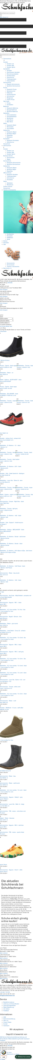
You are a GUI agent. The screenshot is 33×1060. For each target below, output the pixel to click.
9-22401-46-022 (7, 388)
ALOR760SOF (7, 381)
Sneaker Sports (11, 67)
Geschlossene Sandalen (13, 72)
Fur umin (10, 792)
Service (5, 1037)
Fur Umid (10, 639)
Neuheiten (6, 242)
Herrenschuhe (7, 145)
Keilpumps (9, 93)
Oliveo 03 (7, 482)
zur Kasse (16, 1054)
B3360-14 (5, 778)
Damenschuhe (7, 58)
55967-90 (5, 702)
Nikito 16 (7, 806)
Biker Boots (10, 122)
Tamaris (19, 367)
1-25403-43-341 (24, 489)
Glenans (5, 618)
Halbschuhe (6, 130)
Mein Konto (3, 17)
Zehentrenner (10, 77)
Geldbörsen (10, 237)
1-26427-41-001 (26, 496)
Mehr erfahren (4, 953)
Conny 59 (8, 771)
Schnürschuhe (7, 82)
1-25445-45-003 (7, 489)
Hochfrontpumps (11, 94)
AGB (4, 1017)
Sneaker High (10, 65)
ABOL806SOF (7, 531)
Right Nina (6, 503)
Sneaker (5, 62)
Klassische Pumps (11, 89)
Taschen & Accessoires (9, 190)
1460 (6, 517)
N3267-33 (5, 433)
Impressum (6, 1025)
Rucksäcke (10, 236)
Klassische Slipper (11, 132)
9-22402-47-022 (7, 367)
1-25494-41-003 (7, 454)
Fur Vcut (10, 611)
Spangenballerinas (12, 110)
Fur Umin (10, 660)
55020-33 (5, 374)
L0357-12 (5, 820)
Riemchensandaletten (12, 74)
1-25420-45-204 (7, 510)
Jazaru (3, 813)
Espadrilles (10, 135)
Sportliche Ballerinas (12, 111)
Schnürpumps (10, 96)
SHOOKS (9, 283)
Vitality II (6, 799)
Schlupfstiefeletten (12, 116)
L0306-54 (5, 625)
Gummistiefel (10, 128)
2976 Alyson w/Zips (10, 552)
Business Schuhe (8, 156)
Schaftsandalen (11, 75)
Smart (5, 864)
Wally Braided (8, 597)
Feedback (6, 1010)
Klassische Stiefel (11, 125)
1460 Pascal (8, 568)
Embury (7, 360)
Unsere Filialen (7, 1022)
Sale (4, 244)
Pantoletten (6, 139)
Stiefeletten (6, 113)
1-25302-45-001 (24, 454)
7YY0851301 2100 (11, 395)
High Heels (6, 101)
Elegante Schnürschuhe (13, 84)
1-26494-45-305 (7, 402)
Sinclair (7, 538)
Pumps (5, 87)
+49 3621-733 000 (5, 992)
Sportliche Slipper (11, 133)
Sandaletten (6, 69)
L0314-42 (5, 575)
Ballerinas (6, 106)
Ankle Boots (10, 120)
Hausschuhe (6, 144)
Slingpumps (10, 98)
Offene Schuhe (7, 173)
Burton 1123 (8, 681)
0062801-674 (9, 440)
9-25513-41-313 (7, 496)
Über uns (5, 1020)
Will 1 (5, 604)
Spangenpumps (11, 91)
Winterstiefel (10, 127)
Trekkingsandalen (11, 79)
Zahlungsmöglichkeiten (9, 1005)
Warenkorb (10, 1054)
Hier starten (9, 1052)
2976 (6, 468)
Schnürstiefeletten (11, 115)
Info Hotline (6, 1009)
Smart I (6, 871)
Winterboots (10, 118)
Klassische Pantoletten (13, 140)
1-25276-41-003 (7, 461)
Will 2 (5, 646)
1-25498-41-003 (25, 367)
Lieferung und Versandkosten (11, 1004)
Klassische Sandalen (12, 174)
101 (6, 447)
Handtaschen (10, 234)
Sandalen (9, 70)
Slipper (8, 159)
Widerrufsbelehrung (8, 1007)
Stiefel (5, 123)
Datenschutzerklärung (9, 1019)
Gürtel (8, 239)
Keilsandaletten (11, 81)
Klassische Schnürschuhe (13, 162)
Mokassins (9, 137)
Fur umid (10, 674)
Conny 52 (8, 632)
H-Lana (7, 709)
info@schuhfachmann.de (7, 995)
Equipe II (4, 524)
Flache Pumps (10, 99)
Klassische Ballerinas (12, 108)
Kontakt (5, 1024)
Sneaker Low (10, 64)
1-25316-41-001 (25, 402)
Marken (5, 241)
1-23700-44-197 (7, 688)
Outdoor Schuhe (7, 186)
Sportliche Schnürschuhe (13, 86)
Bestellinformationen (8, 1002)
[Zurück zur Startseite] (16, 50)
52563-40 (5, 785)
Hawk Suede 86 (6, 475)
